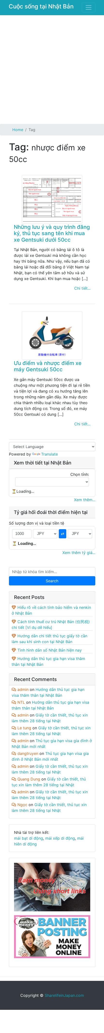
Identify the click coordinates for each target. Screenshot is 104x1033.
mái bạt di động (28, 838)
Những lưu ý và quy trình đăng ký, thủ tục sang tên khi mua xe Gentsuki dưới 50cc (52, 233)
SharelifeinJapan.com (64, 995)
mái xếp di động (60, 838)
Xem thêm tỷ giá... (78, 552)
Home (17, 129)
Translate (49, 454)
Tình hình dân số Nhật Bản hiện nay (49, 650)
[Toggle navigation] (88, 7)
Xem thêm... (84, 499)
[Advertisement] (52, 69)
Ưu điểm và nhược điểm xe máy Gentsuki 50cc (48, 366)
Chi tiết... (82, 288)
